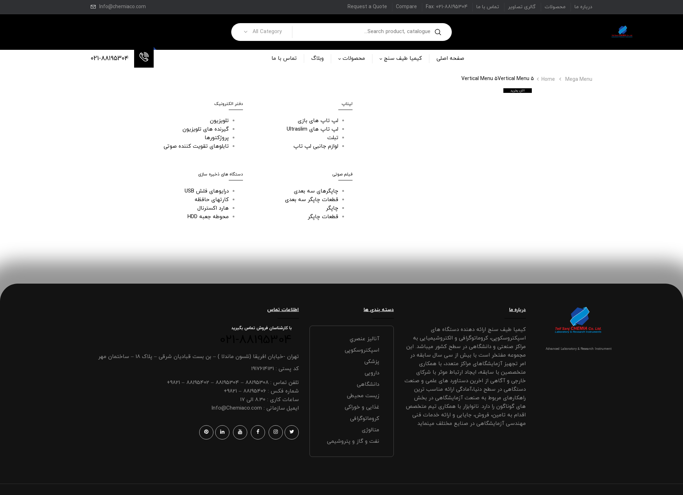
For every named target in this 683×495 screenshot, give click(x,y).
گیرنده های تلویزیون (205, 129)
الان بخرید (517, 90)
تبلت (332, 138)
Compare (406, 7)
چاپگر (332, 208)
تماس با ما (487, 7)
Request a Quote (367, 7)
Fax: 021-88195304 (446, 7)
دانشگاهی (368, 384)
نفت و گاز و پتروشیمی (353, 441)
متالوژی (370, 430)
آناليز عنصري (364, 339)
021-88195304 (110, 58)
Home (548, 79)
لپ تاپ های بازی (318, 121)
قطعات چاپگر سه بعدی (311, 200)
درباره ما (583, 7)
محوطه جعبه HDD (208, 217)
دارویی (372, 373)
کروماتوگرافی (364, 418)
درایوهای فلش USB (207, 191)
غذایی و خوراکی (362, 407)
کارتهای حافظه (212, 200)
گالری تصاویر (522, 7)
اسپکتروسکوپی (362, 350)
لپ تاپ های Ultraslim (312, 129)
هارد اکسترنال (213, 208)
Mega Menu (578, 79)
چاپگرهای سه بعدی (316, 191)
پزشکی (371, 361)
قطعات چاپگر (323, 217)
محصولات (555, 7)
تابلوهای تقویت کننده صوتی (196, 146)
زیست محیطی (363, 396)
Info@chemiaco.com (122, 7)
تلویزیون (219, 121)
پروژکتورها (217, 138)
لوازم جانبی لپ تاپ (315, 146)
